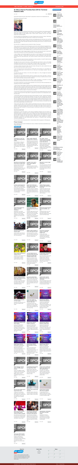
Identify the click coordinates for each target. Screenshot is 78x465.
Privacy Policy (62, 464)
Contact (39, 453)
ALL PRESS (25, 6)
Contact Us (33, 123)
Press (39, 450)
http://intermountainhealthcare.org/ (44, 123)
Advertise (39, 451)
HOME (15, 6)
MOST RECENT (20, 6)
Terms (57, 464)
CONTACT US (30, 6)
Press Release (19, 124)
